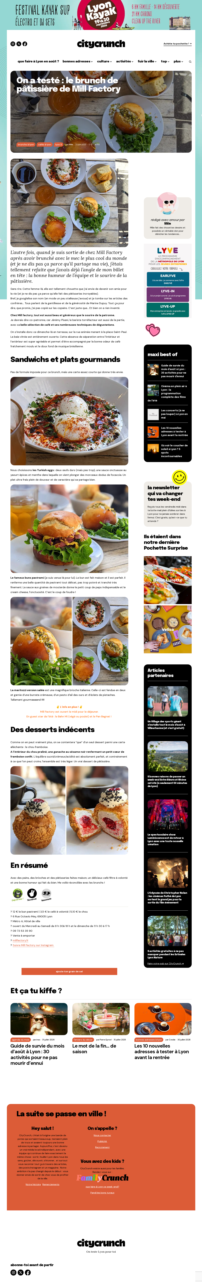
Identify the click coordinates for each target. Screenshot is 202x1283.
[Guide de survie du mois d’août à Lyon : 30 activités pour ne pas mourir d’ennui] (39, 1019)
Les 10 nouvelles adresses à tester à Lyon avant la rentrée (174, 432)
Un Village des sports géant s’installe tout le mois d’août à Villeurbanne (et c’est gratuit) (166, 724)
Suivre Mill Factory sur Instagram (33, 945)
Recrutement (102, 1147)
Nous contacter (102, 1135)
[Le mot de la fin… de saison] (101, 1019)
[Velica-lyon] (168, 629)
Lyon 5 (58, 144)
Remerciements (50, 1184)
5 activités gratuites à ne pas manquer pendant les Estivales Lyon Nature (166, 954)
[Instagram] (13, 44)
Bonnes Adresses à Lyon (149, 1039)
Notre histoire (33, 1184)
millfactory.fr (20, 940)
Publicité (102, 1141)
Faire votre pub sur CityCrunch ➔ (166, 963)
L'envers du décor (83, 1039)
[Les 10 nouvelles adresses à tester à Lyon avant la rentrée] (163, 1019)
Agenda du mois (20, 1039)
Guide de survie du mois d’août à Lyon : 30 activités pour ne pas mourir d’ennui (37, 1054)
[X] (19, 44)
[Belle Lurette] (168, 579)
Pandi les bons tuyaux (102, 1192)
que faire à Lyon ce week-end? (102, 1186)
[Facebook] (25, 44)
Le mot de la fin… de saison (94, 1049)
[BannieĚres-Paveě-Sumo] (168, 280)
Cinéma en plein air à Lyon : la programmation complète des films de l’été (167, 393)
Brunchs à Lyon (26, 144)
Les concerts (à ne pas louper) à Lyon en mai (174, 414)
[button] (190, 61)
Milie (167, 223)
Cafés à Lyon (44, 144)
